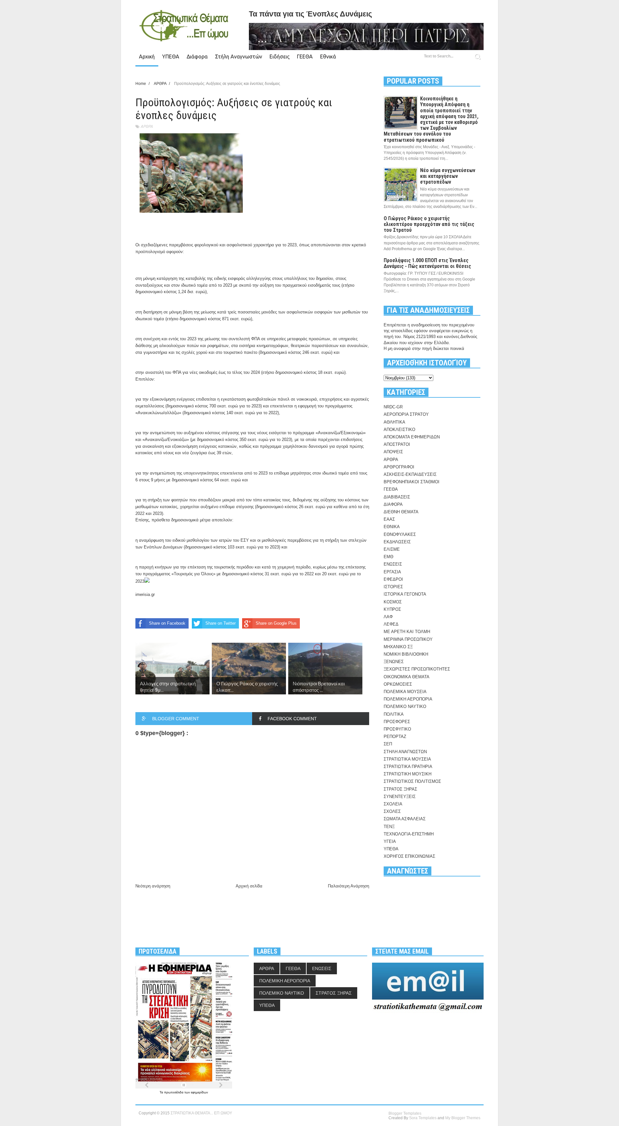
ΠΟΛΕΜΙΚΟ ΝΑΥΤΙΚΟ (405, 706)
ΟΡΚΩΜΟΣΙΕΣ (398, 684)
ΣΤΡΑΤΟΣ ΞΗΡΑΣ (400, 789)
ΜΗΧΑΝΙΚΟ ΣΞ (398, 646)
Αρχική (147, 56)
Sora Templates (423, 1118)
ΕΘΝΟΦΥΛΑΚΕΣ (400, 534)
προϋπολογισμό (150, 251)
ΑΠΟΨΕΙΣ (393, 451)
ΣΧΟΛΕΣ (392, 811)
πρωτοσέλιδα (174, 1092)
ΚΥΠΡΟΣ (392, 609)
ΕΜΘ (388, 556)
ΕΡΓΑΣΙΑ (392, 571)
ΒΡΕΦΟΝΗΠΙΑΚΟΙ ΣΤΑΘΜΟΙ (411, 481)
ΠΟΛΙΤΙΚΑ (394, 714)
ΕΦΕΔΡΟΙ (393, 579)
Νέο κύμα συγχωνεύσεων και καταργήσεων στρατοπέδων (447, 176)
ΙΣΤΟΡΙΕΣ (393, 586)
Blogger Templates (404, 1113)
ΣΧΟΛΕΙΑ (393, 804)
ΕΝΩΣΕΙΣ (393, 564)
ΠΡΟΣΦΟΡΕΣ (397, 721)
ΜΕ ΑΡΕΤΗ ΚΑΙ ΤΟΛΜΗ (407, 631)
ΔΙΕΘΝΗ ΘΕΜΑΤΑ (401, 511)
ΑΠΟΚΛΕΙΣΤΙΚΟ (399, 429)
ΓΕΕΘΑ (305, 56)
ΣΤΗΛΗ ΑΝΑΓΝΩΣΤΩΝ (405, 751)
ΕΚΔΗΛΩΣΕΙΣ (397, 541)
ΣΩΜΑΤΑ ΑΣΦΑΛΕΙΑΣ (405, 818)
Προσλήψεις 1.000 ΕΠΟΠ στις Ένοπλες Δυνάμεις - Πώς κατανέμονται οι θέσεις (427, 263)
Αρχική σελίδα (249, 886)
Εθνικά (328, 56)
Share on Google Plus (276, 623)
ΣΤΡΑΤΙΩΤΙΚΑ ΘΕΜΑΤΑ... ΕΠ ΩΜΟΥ (201, 1113)
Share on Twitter (220, 623)
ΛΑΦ (388, 616)
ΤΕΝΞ (389, 826)
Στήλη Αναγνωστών (238, 56)
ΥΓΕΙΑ (390, 841)
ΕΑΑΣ (389, 519)
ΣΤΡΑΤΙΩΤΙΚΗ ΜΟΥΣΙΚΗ (407, 774)
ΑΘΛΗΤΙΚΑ (394, 422)
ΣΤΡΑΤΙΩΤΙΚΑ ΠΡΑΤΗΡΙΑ (408, 766)
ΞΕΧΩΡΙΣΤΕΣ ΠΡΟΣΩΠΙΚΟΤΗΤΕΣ (417, 669)
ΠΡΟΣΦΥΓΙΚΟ (397, 729)
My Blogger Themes (462, 1118)
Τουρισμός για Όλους (193, 573)
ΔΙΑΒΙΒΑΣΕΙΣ (397, 497)
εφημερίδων (199, 1092)
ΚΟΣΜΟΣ (393, 601)
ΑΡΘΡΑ (147, 126)
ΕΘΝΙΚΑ (392, 526)
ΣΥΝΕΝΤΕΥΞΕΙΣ (400, 796)
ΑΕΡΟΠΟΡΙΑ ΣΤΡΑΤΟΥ (406, 414)
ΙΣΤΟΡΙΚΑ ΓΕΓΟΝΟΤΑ (405, 594)
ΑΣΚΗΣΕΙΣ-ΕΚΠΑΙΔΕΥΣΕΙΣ (410, 474)
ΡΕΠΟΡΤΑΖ (395, 736)
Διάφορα (197, 56)
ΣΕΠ (388, 744)
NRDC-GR (393, 406)
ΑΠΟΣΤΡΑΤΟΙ (397, 444)
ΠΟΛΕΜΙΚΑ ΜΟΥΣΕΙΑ (405, 691)
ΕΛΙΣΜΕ (392, 549)
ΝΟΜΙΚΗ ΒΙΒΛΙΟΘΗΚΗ (406, 654)
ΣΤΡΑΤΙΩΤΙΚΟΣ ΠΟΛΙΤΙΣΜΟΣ (412, 781)
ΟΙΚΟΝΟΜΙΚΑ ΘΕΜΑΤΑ (406, 676)
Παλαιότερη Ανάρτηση (348, 886)
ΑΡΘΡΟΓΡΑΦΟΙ (399, 467)
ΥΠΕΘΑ (170, 56)
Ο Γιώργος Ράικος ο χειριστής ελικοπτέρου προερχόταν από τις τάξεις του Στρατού (429, 224)
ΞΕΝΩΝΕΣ (394, 661)
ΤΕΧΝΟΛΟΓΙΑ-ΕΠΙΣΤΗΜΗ (409, 834)
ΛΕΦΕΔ (391, 624)
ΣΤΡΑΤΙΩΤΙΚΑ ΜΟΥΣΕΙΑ (407, 759)
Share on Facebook (167, 623)
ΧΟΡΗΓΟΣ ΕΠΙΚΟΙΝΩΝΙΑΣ (409, 856)
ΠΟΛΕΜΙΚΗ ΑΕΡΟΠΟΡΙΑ (408, 699)
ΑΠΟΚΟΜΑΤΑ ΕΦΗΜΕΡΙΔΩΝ (412, 437)
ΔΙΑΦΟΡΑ (393, 504)
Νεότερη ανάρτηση (152, 886)
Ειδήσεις (280, 56)
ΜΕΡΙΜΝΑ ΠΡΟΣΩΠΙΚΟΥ (408, 639)
